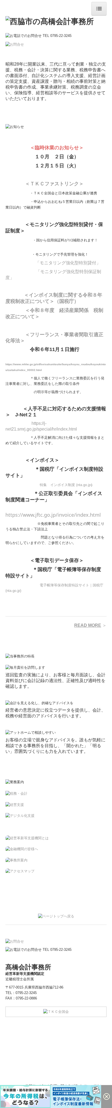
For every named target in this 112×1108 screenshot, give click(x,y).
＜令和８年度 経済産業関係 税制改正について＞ (54, 313)
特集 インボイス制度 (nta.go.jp (65, 485)
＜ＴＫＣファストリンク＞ (54, 183)
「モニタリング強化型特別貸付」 (68, 263)
